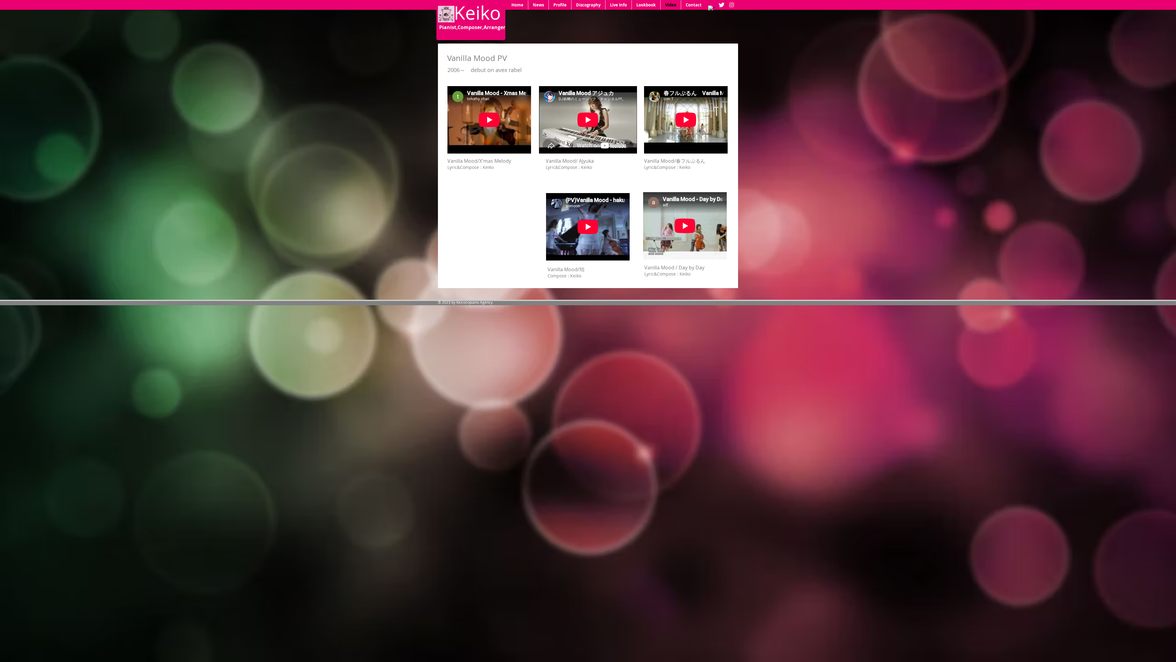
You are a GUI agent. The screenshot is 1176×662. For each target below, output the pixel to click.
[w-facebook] (711, 9)
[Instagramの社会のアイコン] (731, 5)
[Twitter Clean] (721, 5)
